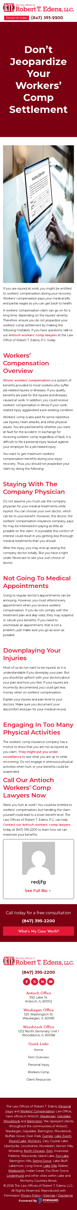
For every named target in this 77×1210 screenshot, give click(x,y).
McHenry (34, 1141)
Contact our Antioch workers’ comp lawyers (36, 825)
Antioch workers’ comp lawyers (33, 335)
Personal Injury (38, 1065)
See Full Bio (36, 890)
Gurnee (47, 1136)
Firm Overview (38, 1057)
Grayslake (64, 1116)
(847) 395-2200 (47, 18)
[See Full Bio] (49, 891)
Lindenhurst (15, 1176)
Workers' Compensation (37, 1111)
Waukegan (48, 1116)
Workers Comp (38, 1072)
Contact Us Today (16, 18)
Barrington (34, 1121)
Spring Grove (42, 1161)
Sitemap (49, 1195)
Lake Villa (50, 1166)
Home (38, 1050)
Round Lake (17, 1141)
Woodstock (11, 1121)
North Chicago (34, 1151)
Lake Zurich (62, 1136)
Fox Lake (62, 1156)
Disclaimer (65, 1195)
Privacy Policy (31, 1195)
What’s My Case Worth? (38, 931)
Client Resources (38, 1079)
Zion (49, 1151)
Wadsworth (16, 1171)
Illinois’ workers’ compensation (27, 380)
